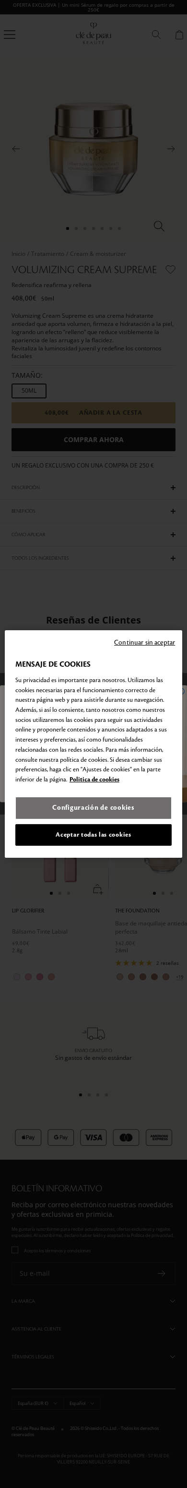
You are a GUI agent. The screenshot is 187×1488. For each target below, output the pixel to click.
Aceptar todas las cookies (93, 835)
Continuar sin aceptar (144, 642)
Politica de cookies (94, 779)
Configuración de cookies (93, 808)
